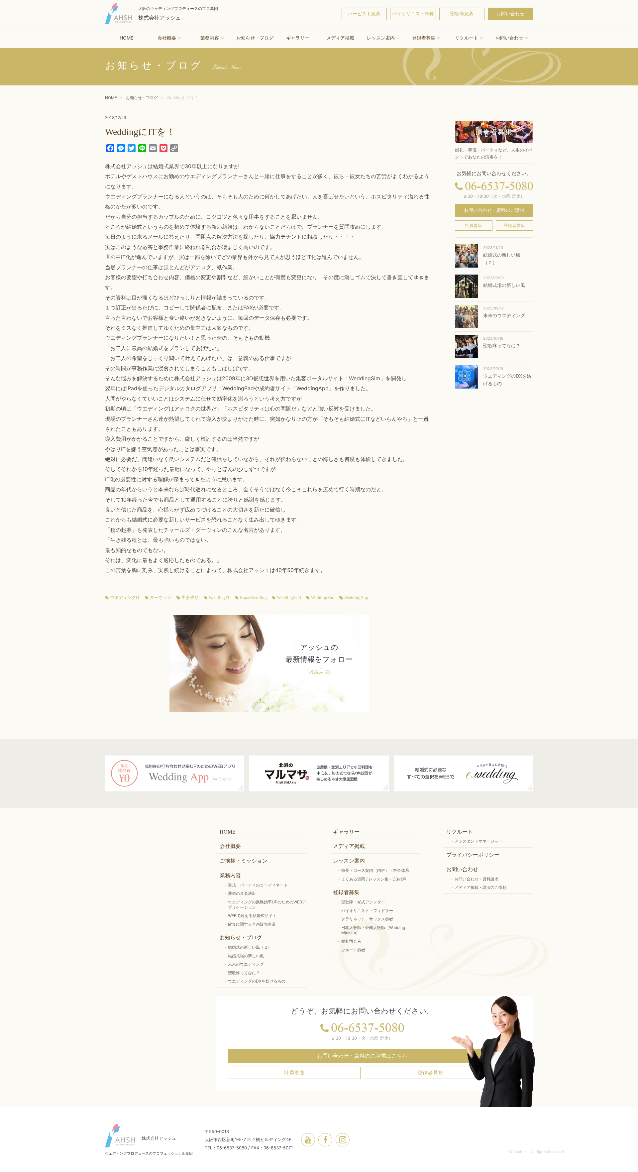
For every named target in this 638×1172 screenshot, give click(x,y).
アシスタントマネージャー (478, 841)
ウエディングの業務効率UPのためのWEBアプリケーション (267, 904)
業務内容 (209, 38)
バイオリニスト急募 (413, 13)
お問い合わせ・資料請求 (476, 879)
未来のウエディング (246, 964)
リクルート (466, 38)
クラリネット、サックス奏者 (367, 918)
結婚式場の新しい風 (246, 955)
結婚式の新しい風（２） (250, 947)
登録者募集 (423, 38)
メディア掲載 (340, 38)
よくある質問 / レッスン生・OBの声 (373, 879)
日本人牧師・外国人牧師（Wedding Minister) (373, 930)
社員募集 (473, 225)
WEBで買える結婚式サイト (252, 915)
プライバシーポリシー (472, 855)
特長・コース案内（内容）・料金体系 (375, 870)
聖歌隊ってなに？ (244, 972)
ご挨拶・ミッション (243, 861)
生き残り (190, 597)
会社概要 (167, 38)
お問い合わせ (510, 13)
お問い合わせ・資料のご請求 (494, 210)
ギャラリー (297, 38)
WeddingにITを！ (182, 97)
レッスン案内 (381, 38)
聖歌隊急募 (462, 13)
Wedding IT (219, 597)
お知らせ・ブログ (254, 38)
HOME (126, 38)
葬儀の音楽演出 (242, 893)
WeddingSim (322, 597)
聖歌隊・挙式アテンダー (363, 901)
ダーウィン (160, 597)
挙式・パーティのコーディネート (258, 884)
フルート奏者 (353, 949)
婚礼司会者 (351, 941)
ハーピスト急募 (364, 13)
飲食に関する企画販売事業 (252, 924)
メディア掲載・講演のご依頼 (480, 887)
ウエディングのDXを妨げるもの (256, 981)
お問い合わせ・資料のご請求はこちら (362, 1056)
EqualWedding (253, 597)
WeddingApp (356, 597)
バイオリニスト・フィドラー (367, 910)
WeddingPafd (289, 597)
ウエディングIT (125, 597)
